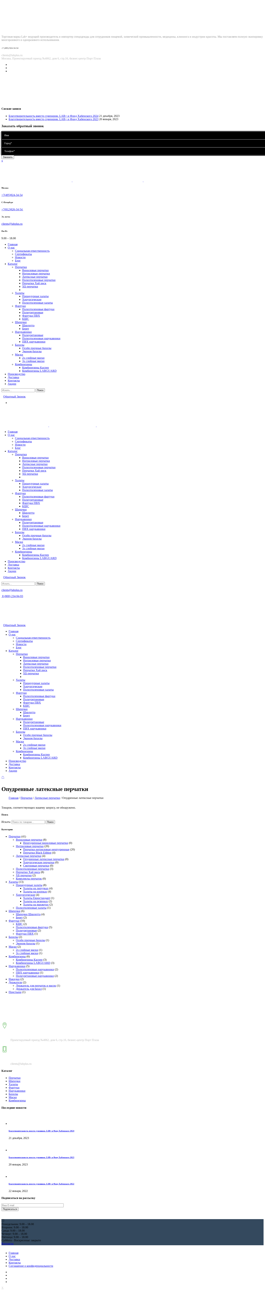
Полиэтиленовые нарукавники (35, 969)
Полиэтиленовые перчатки (32, 868)
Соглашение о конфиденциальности (31, 1265)
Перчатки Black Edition (37, 852)
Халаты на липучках (35, 888)
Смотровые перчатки (36, 865)
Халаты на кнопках (35, 891)
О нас (12, 1256)
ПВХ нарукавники (27, 972)
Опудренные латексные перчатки (43, 859)
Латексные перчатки (47, 797)
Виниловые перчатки (29, 839)
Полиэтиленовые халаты (31, 907)
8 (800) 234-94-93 (12, 596)
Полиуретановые (26, 930)
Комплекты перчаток (29, 878)
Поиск (50, 822)
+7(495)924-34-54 (12, 195)
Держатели (15, 982)
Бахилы (13, 936)
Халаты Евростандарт (36, 898)
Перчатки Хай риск (28, 872)
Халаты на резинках (35, 901)
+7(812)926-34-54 (12, 209)
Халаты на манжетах (36, 904)
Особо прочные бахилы (30, 940)
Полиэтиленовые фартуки (32, 927)
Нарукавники (17, 966)
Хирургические (25, 894)
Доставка (14, 1259)
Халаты (13, 881)
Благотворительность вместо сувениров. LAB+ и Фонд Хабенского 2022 (41, 1184)
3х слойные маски (27, 953)
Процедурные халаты (29, 885)
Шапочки (14, 911)
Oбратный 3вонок (14, 396)
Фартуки (14, 920)
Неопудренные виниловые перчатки (45, 842)
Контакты (15, 1262)
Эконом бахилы (25, 943)
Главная (13, 797)
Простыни (15, 992)
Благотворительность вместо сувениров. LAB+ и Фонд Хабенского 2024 (53, 115)
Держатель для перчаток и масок (36, 985)
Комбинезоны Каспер (29, 959)
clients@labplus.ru (12, 223)
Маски (13, 946)
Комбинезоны (17, 956)
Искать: (6, 821)
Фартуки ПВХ (25, 933)
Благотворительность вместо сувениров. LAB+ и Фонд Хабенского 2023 (53, 119)
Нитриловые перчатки (30, 846)
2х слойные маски (27, 949)
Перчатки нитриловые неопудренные (46, 849)
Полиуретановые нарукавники (35, 975)
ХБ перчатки (24, 875)
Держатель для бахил (29, 988)
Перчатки (26, 797)
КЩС (19, 924)
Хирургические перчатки (38, 862)
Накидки (14, 979)
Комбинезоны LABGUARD (33, 962)
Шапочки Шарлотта (28, 914)
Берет (19, 917)
